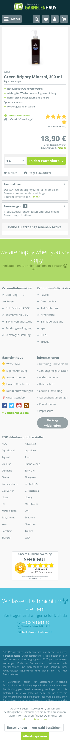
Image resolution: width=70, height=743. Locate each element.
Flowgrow (30, 477)
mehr (36, 197)
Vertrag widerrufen (52, 423)
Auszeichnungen (16, 377)
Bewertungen (12, 206)
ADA (4, 443)
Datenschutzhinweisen (35, 719)
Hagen (5, 497)
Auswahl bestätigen (47, 727)
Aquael (6, 457)
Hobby (28, 497)
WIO (27, 537)
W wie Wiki (13, 364)
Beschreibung (12, 184)
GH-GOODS (31, 484)
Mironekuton (9, 510)
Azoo (27, 457)
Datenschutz (47, 384)
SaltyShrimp (8, 517)
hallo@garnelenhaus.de (37, 632)
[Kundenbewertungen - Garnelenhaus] (35, 568)
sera (4, 524)
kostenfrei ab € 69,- (17, 315)
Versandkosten (11, 655)
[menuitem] (12, 19)
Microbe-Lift (31, 504)
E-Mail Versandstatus (19, 321)
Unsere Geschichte (18, 384)
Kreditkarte (48, 315)
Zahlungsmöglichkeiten (53, 370)
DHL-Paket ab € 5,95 (18, 308)
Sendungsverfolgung (19, 328)
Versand (61, 147)
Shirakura (30, 524)
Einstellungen (17, 727)
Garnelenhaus (9, 484)
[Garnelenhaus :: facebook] (5, 406)
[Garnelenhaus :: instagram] (26, 406)
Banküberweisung (52, 321)
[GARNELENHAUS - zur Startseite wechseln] (35, 6)
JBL (3, 504)
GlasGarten (8, 490)
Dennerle (7, 470)
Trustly (45, 341)
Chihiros (6, 464)
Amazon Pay (48, 301)
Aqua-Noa (30, 443)
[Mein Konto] (55, 19)
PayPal (45, 294)
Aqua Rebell (8, 450)
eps (43, 328)
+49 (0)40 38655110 (35, 622)
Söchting (7, 531)
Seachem (30, 517)
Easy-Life (30, 470)
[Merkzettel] (45, 19)
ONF (27, 510)
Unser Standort (15, 397)
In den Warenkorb (44, 160)
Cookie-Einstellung (50, 391)
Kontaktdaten (47, 404)
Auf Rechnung (49, 308)
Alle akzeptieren (35, 736)
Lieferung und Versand (53, 364)
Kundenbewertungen (19, 391)
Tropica (29, 531)
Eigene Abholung (17, 370)
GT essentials (32, 490)
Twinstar (6, 537)
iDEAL (44, 335)
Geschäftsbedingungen (53, 397)
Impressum (46, 411)
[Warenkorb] (64, 19)
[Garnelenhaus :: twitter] (12, 406)
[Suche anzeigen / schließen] (36, 19)
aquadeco (30, 450)
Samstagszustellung (18, 335)
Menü (15, 19)
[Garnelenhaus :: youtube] (19, 406)
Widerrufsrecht (48, 377)
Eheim (5, 477)
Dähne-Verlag (32, 464)
